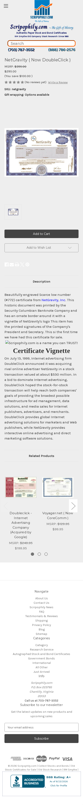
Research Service (41, 649)
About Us (41, 598)
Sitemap (41, 634)
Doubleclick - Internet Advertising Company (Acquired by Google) (21, 525)
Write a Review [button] (58, 82)
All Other (42, 667)
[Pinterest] (27, 264)
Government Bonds (41, 658)
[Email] (12, 264)
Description (41, 281)
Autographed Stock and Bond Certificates (41, 654)
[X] (22, 264)
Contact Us (41, 603)
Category (41, 645)
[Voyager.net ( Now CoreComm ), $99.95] (57, 487)
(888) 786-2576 (61, 49)
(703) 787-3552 (21, 49)
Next (73, 505)
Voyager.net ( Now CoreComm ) (57, 515)
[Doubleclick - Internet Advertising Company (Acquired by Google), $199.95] (20, 487)
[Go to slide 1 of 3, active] (32, 554)
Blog (42, 629)
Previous (5, 505)
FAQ (41, 611)
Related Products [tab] (41, 456)
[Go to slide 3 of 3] (46, 554)
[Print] (17, 264)
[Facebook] (6, 264)
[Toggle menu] (6, 6)
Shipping (41, 620)
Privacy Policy (41, 625)
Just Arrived (41, 672)
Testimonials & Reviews (41, 616)
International (41, 663)
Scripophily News (41, 607)
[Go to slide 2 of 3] (39, 554)
